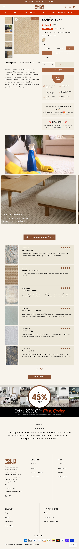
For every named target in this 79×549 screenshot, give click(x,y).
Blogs (6, 513)
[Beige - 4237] (44, 40)
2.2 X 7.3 (47, 53)
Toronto (34, 468)
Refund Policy (9, 526)
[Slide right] (42, 227)
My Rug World (13, 544)
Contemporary (63, 477)
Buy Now (58, 70)
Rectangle (59, 48)
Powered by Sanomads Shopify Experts (28, 544)
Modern (60, 472)
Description (11, 62)
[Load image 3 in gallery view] (8, 37)
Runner (47, 48)
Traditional (61, 464)
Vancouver (35, 477)
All (70, 48)
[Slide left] (37, 227)
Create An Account (51, 521)
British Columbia (37, 472)
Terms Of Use (49, 517)
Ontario (34, 464)
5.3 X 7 (58, 53)
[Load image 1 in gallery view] (8, 20)
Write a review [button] (39, 377)
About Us (8, 517)
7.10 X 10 (47, 57)
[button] (4, 7)
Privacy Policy (9, 521)
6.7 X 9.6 (69, 53)
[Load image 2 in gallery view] (8, 29)
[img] (65, 248)
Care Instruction (27, 62)
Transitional (62, 468)
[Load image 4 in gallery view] (8, 46)
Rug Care (47, 513)
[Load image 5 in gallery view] (8, 54)
